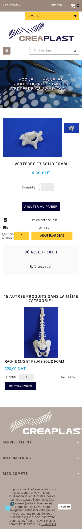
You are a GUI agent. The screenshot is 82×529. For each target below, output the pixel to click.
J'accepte (64, 506)
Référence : (38, 267)
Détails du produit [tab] (41, 252)
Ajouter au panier (40, 207)
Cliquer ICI (48, 524)
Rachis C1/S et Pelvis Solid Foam (34, 361)
